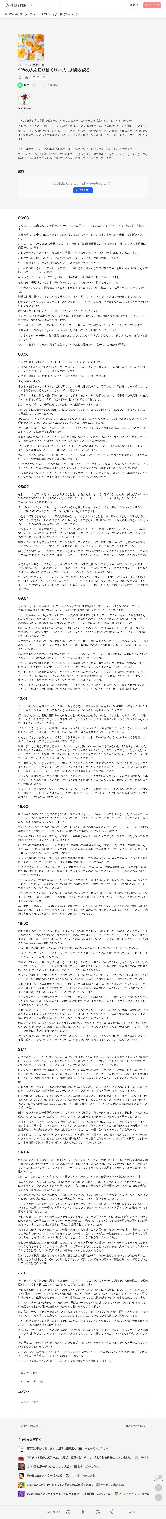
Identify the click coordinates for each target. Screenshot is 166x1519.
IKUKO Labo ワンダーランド (21, 14)
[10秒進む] (97, 1511)
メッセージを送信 (47, 85)
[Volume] (56, 1512)
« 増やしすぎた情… (30, 1426)
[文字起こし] (43, 65)
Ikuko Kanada (24, 108)
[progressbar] (83, 1505)
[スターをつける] (20, 77)
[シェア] (26, 77)
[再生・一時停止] (83, 1511)
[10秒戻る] (68, 1511)
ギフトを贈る (31, 1373)
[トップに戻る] (158, 1487)
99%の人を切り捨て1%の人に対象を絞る (54, 70)
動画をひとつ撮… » (135, 1426)
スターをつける (28, 1381)
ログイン (134, 5)
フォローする (39, 77)
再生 (26, 85)
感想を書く (84, 190)
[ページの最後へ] (158, 1497)
